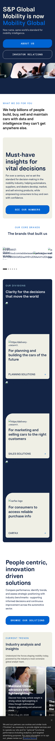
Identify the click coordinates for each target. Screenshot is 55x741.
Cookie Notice (30, 738)
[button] (27, 340)
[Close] (52, 720)
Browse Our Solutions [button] (27, 620)
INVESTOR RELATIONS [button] (27, 54)
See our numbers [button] (27, 209)
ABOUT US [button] (27, 43)
